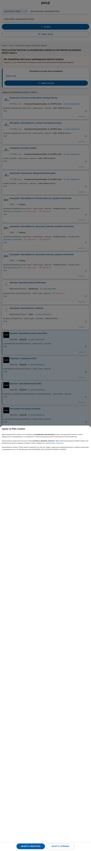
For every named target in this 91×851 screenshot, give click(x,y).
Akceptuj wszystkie (30, 846)
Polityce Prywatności (57, 443)
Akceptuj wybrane (60, 846)
